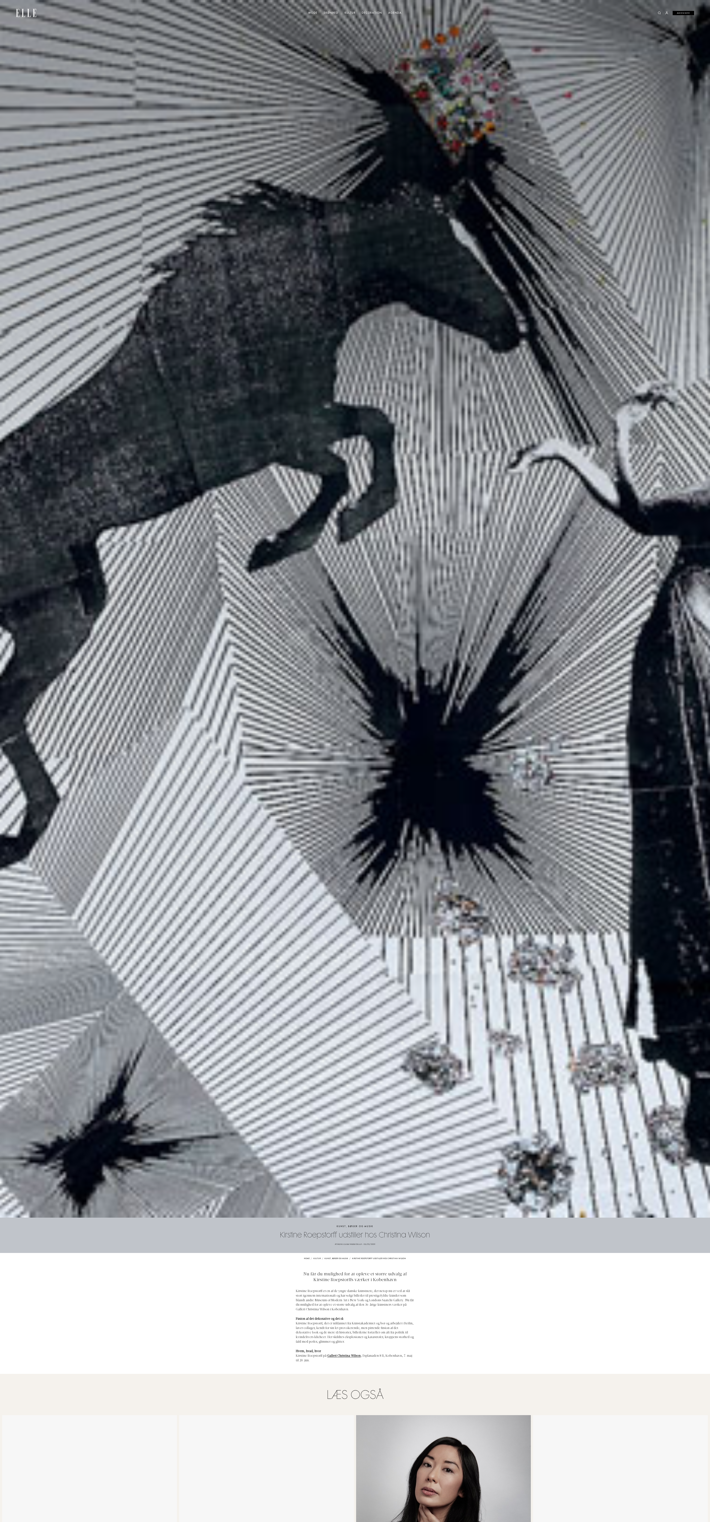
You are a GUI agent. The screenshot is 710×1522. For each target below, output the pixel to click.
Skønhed (331, 13)
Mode (312, 13)
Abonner (683, 13)
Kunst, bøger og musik (355, 1226)
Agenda (395, 13)
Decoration (372, 13)
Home (307, 1258)
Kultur (350, 13)
